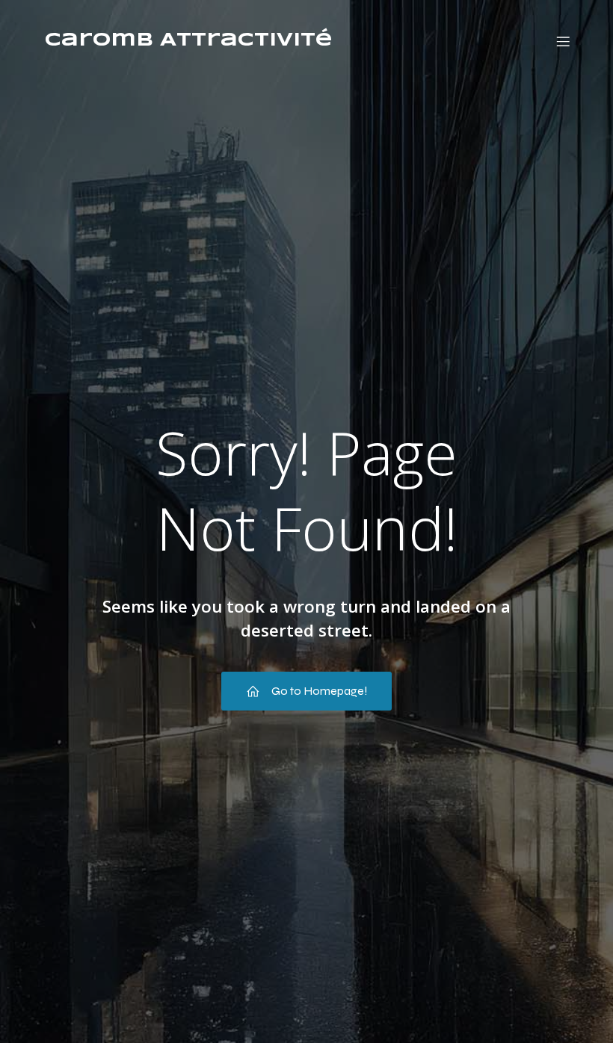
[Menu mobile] (563, 41)
